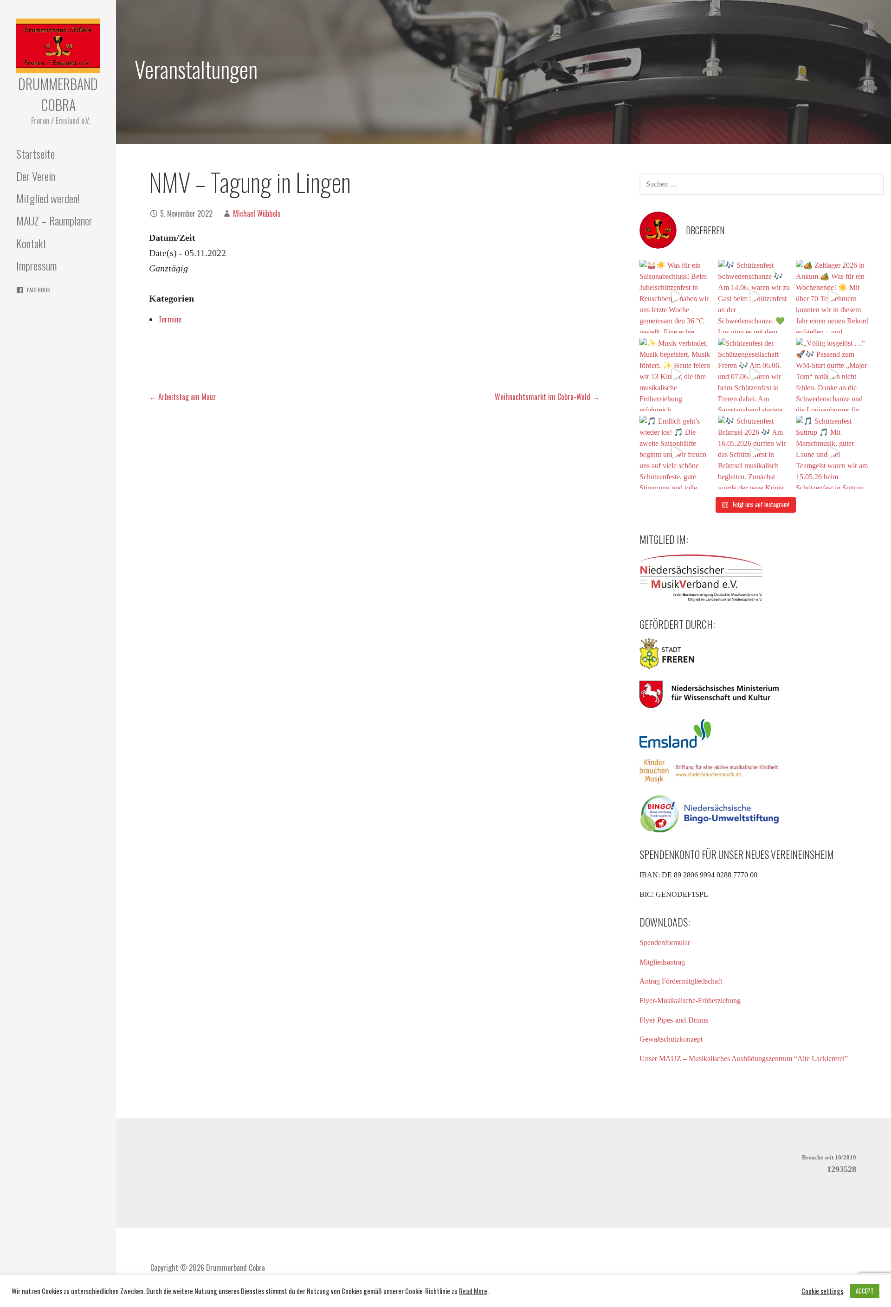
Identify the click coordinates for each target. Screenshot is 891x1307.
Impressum (36, 265)
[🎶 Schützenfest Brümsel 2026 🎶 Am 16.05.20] (754, 452)
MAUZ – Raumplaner (54, 220)
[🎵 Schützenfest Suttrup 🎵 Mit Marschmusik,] (832, 452)
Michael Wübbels (257, 213)
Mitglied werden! (47, 198)
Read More (473, 1291)
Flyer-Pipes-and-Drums (673, 1020)
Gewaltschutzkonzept (671, 1039)
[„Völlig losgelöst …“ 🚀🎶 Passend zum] (832, 374)
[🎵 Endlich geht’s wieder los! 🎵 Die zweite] (676, 452)
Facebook (38, 290)
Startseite (35, 153)
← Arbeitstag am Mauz (182, 396)
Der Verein (35, 175)
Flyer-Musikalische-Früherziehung (690, 1000)
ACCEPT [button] (865, 1290)
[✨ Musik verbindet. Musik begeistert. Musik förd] (676, 374)
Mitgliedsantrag (662, 962)
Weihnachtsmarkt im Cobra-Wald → (547, 396)
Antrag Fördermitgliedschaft (680, 981)
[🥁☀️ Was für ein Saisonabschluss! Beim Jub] (676, 296)
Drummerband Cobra (58, 94)
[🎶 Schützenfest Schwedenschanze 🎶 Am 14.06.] (754, 296)
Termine (169, 319)
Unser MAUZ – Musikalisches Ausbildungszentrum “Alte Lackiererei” (743, 1058)
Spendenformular (664, 942)
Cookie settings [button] (822, 1291)
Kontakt (31, 243)
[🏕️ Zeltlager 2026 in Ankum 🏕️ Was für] (832, 296)
